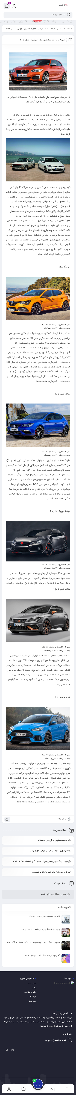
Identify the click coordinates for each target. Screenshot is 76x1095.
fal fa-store (52, 1090)
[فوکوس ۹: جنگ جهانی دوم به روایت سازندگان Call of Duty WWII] (66, 945)
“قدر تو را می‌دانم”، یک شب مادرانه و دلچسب (51, 872)
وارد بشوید (45, 894)
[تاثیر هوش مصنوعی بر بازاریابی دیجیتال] (66, 919)
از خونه (52, 1026)
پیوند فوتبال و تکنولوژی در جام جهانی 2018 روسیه (50, 851)
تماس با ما (32, 983)
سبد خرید (32, 1001)
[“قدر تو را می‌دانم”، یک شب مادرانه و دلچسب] (66, 958)
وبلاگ (52, 29)
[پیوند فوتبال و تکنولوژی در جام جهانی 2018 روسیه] (66, 932)
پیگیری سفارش (30, 992)
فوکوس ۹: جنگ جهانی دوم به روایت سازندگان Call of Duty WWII (42, 861)
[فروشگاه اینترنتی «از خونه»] (63, 5)
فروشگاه (33, 996)
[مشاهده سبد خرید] (7, 6)
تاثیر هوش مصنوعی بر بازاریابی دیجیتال (54, 840)
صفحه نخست (66, 29)
